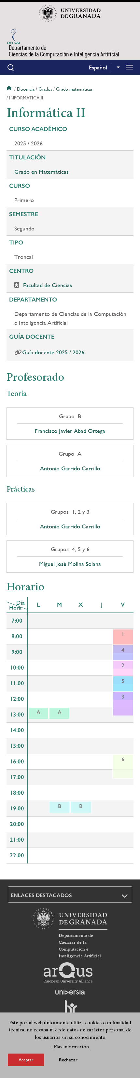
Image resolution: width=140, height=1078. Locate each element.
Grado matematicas (74, 89)
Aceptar (26, 1059)
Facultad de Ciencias (47, 285)
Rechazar (68, 1060)
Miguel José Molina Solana (70, 564)
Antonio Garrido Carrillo (70, 468)
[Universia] (70, 992)
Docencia (26, 89)
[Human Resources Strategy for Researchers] (70, 1010)
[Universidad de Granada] (70, 13)
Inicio (10, 89)
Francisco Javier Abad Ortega (70, 431)
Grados (45, 89)
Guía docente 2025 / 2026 (53, 352)
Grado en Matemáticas (41, 171)
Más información (71, 1046)
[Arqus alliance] (68, 972)
